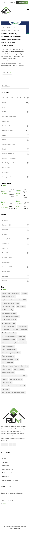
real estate (5, 389)
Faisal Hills (5, 121)
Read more (6, 72)
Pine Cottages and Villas (9, 163)
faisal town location (8, 346)
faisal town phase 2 (8, 356)
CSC (3, 107)
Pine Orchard (6, 167)
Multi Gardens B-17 (8, 469)
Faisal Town (5, 476)
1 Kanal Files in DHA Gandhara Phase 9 (13, 98)
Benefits (24, 293)
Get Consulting (22, 2)
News (4, 140)
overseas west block (16, 379)
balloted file (15, 293)
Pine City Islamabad (8, 153)
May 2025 (5, 229)
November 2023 (7, 257)
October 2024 (6, 243)
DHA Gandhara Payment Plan (10, 316)
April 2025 (5, 234)
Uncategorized (6, 177)
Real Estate (7, 30)
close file (17, 300)
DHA (17, 303)
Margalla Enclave (19, 369)
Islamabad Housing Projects (10, 366)
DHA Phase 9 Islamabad (19, 329)
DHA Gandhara (6, 112)
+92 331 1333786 (9, 2)
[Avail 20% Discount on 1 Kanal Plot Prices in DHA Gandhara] (4, 192)
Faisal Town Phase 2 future (10, 359)
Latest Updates (6, 369)
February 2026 (6, 225)
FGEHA (4, 135)
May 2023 (5, 280)
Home (4, 458)
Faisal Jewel (6, 126)
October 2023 (6, 262)
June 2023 (5, 276)
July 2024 (5, 248)
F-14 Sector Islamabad (9, 333)
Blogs (2, 30)
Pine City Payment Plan (9, 158)
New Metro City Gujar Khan (10, 480)
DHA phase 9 (6, 329)
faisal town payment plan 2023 (11, 353)
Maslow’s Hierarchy (8, 372)
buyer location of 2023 (8, 296)
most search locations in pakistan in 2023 (14, 376)
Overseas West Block (8, 144)
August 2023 (6, 271)
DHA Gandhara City (7, 310)
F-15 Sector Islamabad (9, 336)
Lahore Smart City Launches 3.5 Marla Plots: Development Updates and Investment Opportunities (12, 39)
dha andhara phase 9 (8, 306)
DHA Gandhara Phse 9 (8, 323)
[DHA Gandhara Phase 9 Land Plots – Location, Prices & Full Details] (19, 205)
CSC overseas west (8, 303)
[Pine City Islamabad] (4, 204)
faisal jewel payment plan (9, 343)
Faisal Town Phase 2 (8, 130)
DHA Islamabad (22, 326)
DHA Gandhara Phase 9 (9, 116)
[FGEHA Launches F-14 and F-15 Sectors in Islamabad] (18, 193)
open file (4, 379)
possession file (6, 382)
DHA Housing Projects (8, 326)
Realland (16, 28)
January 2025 (6, 239)
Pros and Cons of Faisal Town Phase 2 (13, 386)
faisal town (23, 343)
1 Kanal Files (6, 293)
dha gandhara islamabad (9, 313)
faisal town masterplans (9, 349)
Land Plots (24, 366)
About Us (5, 462)
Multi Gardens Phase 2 (9, 473)
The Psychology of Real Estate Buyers (13, 392)
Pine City (5, 149)
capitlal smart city (7, 300)
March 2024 (5, 253)
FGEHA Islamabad (7, 363)
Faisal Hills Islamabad (8, 339)
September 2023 (7, 267)
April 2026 (5, 220)
